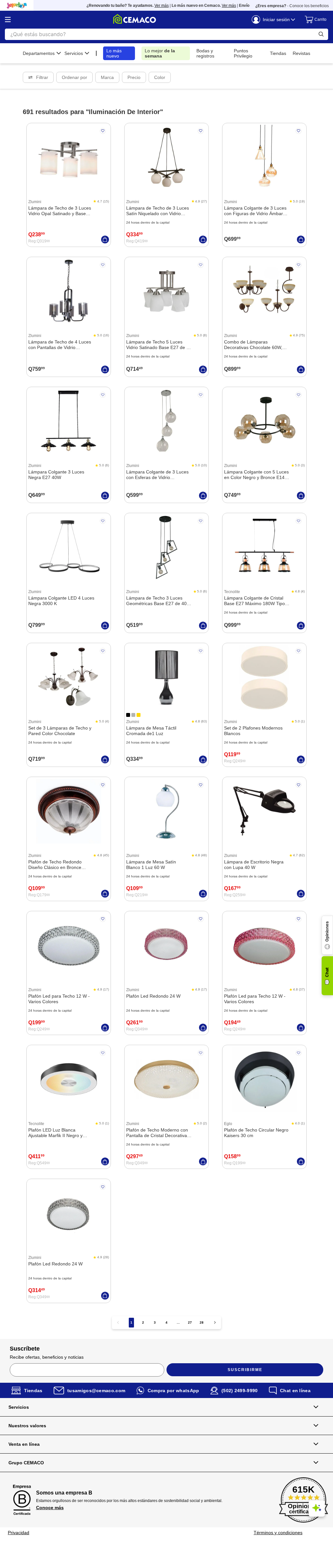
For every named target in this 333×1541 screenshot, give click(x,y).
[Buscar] (321, 34)
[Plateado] (133, 715)
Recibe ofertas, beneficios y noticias (47, 1357)
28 (202, 1322)
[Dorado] (138, 715)
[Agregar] (105, 239)
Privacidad (18, 1532)
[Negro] (128, 715)
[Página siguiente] (215, 1322)
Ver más (144, 5)
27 (190, 1322)
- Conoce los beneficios (292, 6)
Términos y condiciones (278, 1532)
